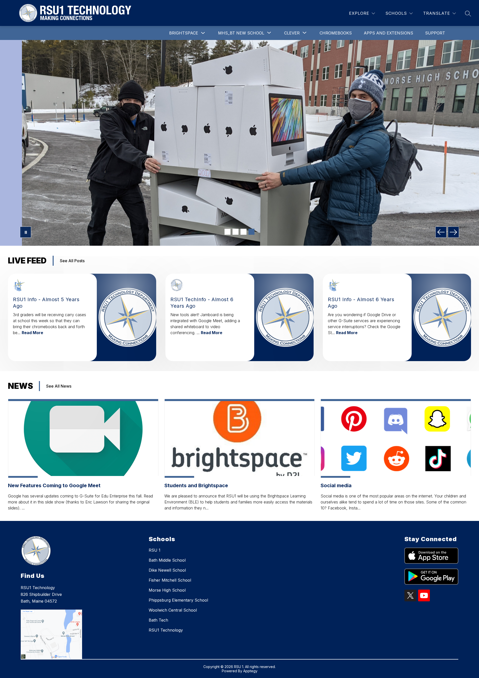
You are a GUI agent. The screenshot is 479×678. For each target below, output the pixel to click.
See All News (58, 386)
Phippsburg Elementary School (178, 600)
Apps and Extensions (388, 32)
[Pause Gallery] (25, 232)
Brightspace (183, 32)
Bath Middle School (167, 560)
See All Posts (72, 260)
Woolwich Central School (173, 610)
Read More (32, 332)
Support (435, 32)
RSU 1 (154, 550)
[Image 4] (251, 232)
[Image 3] (243, 232)
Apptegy (250, 671)
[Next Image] (453, 232)
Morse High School (167, 590)
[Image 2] (236, 232)
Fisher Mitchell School (170, 580)
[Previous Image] (441, 232)
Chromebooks (336, 32)
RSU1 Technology (166, 630)
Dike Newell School (167, 570)
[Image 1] (228, 232)
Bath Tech (158, 620)
